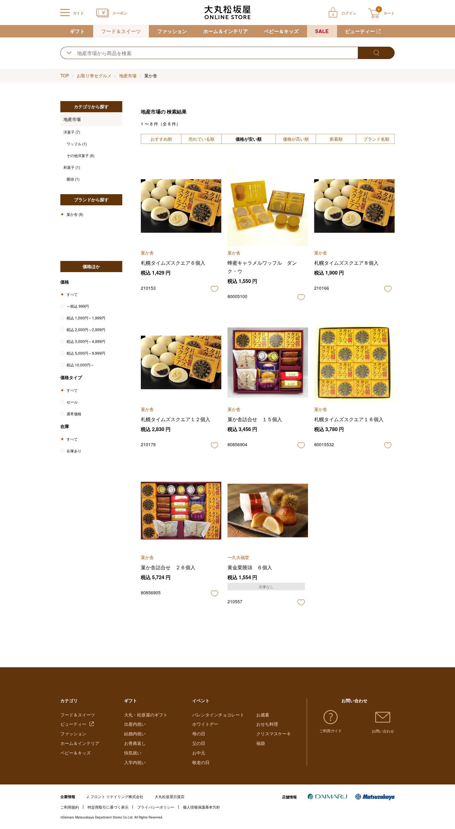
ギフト (77, 31)
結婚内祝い (135, 733)
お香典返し (135, 743)
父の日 (198, 743)
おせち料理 (267, 724)
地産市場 (127, 75)
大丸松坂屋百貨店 (169, 796)
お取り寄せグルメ (94, 75)
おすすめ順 (161, 139)
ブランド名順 (376, 139)
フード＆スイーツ (121, 31)
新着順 (336, 139)
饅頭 (73, 179)
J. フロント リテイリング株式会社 (115, 796)
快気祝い (132, 753)
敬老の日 (201, 762)
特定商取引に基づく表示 (108, 807)
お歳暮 (262, 714)
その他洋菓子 (80, 155)
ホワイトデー (205, 724)
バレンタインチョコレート (218, 714)
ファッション (172, 31)
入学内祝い (135, 762)
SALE (322, 31)
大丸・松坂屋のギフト (145, 714)
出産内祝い (135, 724)
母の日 (198, 733)
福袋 (260, 743)
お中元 (198, 753)
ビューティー (360, 31)
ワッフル (77, 143)
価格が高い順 (296, 139)
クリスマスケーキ (273, 733)
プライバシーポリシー (155, 807)
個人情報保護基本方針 (201, 807)
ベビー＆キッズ (281, 31)
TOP (64, 75)
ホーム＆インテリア (225, 31)
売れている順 (201, 139)
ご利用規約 (69, 807)
